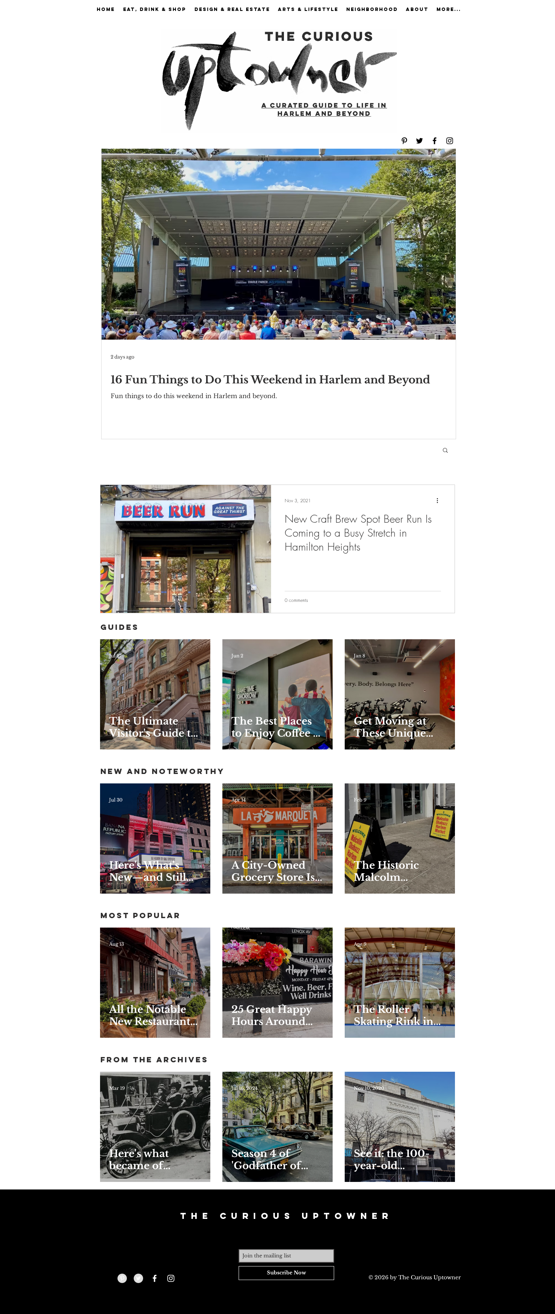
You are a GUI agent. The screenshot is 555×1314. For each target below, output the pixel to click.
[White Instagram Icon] (171, 1278)
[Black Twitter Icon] (419, 140)
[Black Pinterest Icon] (404, 140)
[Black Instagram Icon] (449, 140)
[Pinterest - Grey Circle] (122, 1278)
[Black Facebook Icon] (434, 140)
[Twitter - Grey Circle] (138, 1278)
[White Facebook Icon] (154, 1278)
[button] (445, 451)
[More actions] (439, 500)
